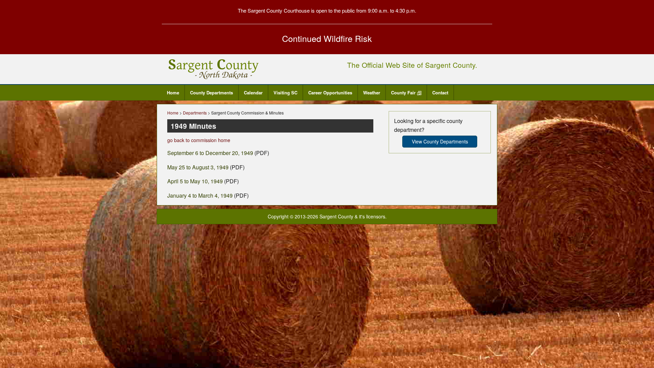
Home (173, 92)
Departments (195, 113)
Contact (440, 92)
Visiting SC (285, 92)
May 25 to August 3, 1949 (198, 167)
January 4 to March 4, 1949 (200, 195)
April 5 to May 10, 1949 (195, 181)
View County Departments (440, 141)
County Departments (211, 92)
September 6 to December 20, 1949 (210, 153)
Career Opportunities (330, 92)
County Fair (404, 92)
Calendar (253, 92)
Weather (371, 92)
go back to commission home (198, 140)
